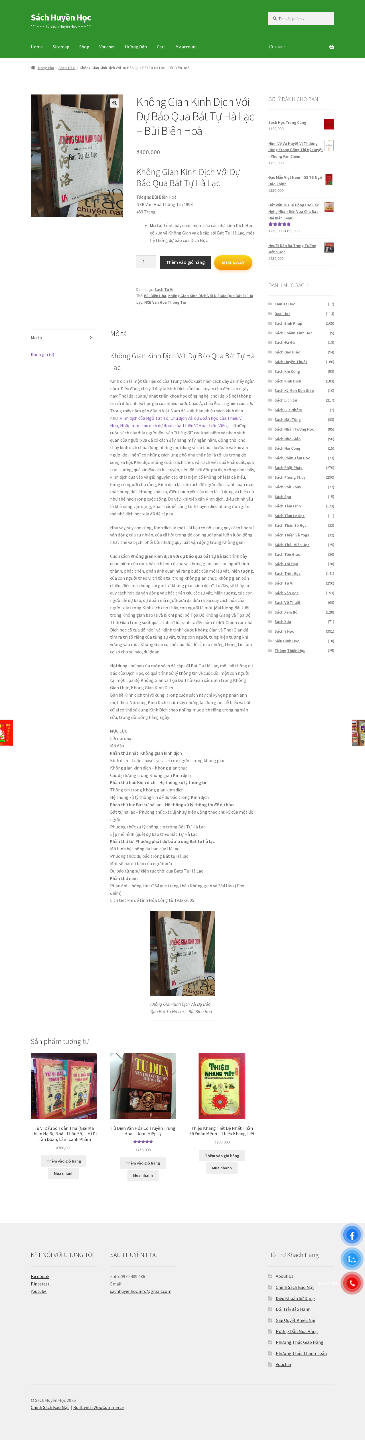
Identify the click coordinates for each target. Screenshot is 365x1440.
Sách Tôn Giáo (287, 554)
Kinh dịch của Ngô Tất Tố (144, 418)
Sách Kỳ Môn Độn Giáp (294, 390)
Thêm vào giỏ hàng (185, 262)
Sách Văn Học (287, 592)
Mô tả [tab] (36, 337)
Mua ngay (233, 263)
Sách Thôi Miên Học (292, 544)
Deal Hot (282, 313)
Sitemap (61, 47)
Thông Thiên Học (290, 650)
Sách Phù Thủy (288, 486)
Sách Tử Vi (67, 67)
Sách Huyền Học (61, 17)
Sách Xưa (283, 621)
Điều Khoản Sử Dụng (295, 1298)
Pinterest (40, 1284)
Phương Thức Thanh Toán (301, 1353)
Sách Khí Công (287, 371)
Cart (161, 47)
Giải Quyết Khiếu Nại (295, 1320)
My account (186, 47)
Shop (84, 47)
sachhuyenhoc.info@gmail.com (140, 1291)
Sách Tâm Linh (288, 506)
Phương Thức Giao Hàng (299, 1342)
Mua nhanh (64, 1173)
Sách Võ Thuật (288, 602)
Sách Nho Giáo (288, 438)
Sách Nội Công (287, 448)
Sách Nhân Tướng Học (294, 429)
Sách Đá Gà (285, 342)
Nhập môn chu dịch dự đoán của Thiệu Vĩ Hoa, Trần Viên (173, 425)
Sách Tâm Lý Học (290, 515)
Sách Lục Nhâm (288, 409)
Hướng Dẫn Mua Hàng (297, 1331)
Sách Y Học (284, 631)
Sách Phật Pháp (289, 467)
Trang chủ (46, 67)
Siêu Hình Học (287, 640)
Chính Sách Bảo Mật (295, 1287)
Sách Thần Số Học (291, 525)
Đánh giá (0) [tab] (42, 354)
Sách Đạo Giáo (287, 352)
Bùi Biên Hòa (155, 295)
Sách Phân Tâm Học (292, 457)
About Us (284, 1276)
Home (37, 47)
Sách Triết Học (288, 573)
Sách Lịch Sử (286, 400)
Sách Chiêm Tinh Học (293, 333)
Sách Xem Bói (287, 612)
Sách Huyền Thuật (291, 361)
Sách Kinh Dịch (288, 381)
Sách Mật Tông (288, 419)
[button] (114, 103)
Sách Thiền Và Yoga (292, 535)
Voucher (107, 47)
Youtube (39, 1291)
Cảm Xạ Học (285, 303)
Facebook (40, 1276)
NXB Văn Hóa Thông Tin (165, 302)
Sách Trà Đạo (286, 563)
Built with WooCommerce (98, 1407)
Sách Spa (283, 496)
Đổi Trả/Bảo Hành (293, 1309)
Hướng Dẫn (136, 47)
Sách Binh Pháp (288, 323)
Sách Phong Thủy (290, 477)
